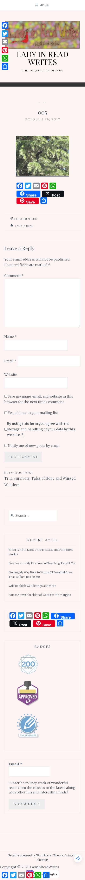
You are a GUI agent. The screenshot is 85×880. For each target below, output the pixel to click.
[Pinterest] (5, 50)
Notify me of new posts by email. (34, 445)
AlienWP (42, 860)
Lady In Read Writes (42, 58)
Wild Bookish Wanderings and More (32, 586)
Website (10, 375)
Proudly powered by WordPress (29, 855)
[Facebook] (5, 25)
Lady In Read (24, 226)
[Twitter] (5, 34)
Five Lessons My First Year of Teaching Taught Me (42, 563)
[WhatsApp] (5, 58)
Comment (14, 276)
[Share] (5, 66)
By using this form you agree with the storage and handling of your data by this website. (41, 429)
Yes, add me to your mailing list (32, 413)
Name (10, 337)
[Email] (5, 42)
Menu (44, 5)
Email (10, 361)
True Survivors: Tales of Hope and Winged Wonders (40, 479)
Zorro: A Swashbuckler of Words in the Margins (40, 595)
